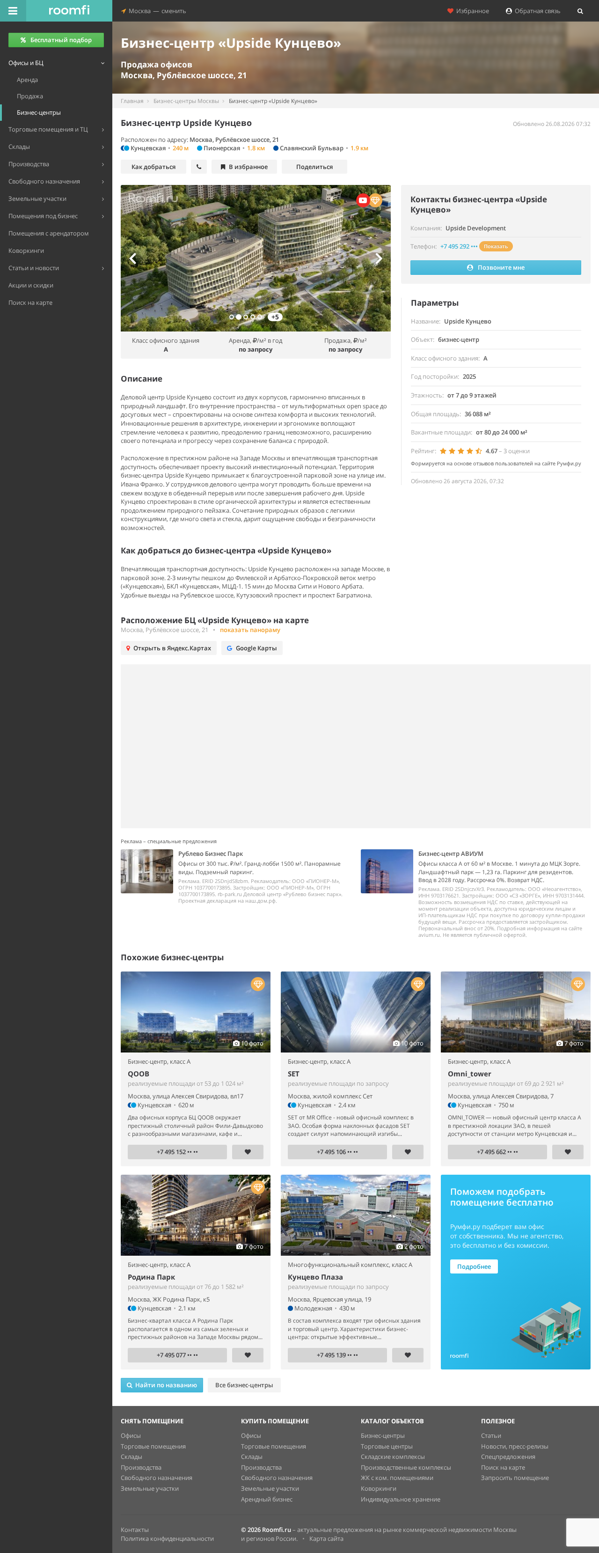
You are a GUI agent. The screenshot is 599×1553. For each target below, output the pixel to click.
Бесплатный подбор (61, 40)
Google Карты (256, 648)
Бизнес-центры (383, 1435)
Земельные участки (150, 1488)
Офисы (131, 1435)
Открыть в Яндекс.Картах (172, 648)
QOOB (138, 1073)
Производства (141, 1467)
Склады (131, 1456)
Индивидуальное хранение (400, 1499)
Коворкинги (378, 1488)
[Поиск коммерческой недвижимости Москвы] (69, 11)
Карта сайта (326, 1538)
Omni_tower (469, 1073)
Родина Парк (151, 1276)
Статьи (491, 1435)
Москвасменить (156, 11)
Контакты (135, 1529)
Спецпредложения (508, 1456)
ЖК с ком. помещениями (397, 1477)
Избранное (471, 11)
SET (294, 1073)
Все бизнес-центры (244, 1385)
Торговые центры (387, 1446)
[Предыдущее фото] (141, 258)
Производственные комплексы (406, 1467)
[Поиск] (580, 11)
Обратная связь (536, 11)
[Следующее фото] (370, 258)
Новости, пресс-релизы (514, 1446)
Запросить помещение (515, 1477)
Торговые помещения (153, 1446)
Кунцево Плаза (315, 1276)
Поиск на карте (503, 1467)
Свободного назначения (156, 1477)
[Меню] (13, 11)
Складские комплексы (393, 1456)
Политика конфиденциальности (167, 1538)
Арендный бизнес (266, 1499)
